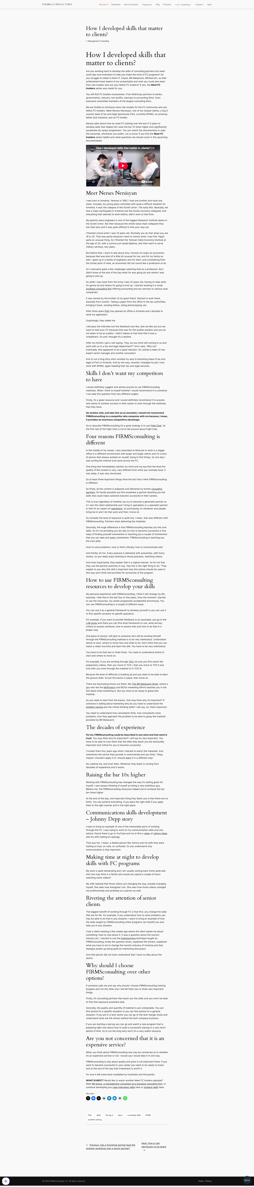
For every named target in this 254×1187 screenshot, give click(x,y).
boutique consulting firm (99, 289)
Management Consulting (98, 41)
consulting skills (134, 1115)
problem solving (94, 707)
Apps (209, 4)
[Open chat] (247, 1180)
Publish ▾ (199, 4)
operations (116, 508)
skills (99, 1115)
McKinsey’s (110, 687)
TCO (131, 661)
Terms (201, 1181)
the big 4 (109, 1115)
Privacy (208, 1181)
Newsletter (116, 4)
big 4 (120, 1115)
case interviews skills (124, 1087)
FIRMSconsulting (57, 4)
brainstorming (128, 938)
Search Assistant (131, 4)
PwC (107, 311)
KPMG (148, 1115)
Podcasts (167, 4)
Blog (158, 4)
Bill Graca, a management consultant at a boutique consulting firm (127, 1084)
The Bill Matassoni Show (145, 684)
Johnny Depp (160, 833)
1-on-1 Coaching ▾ (183, 4)
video (147, 833)
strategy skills (151, 1087)
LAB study (91, 623)
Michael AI (103, 4)
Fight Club (156, 425)
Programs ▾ (147, 4)
